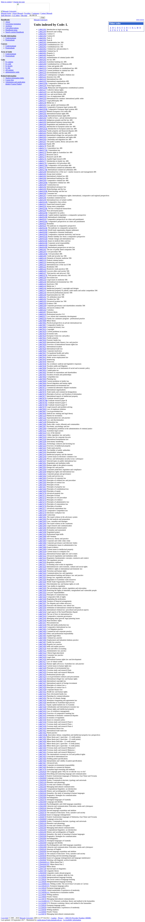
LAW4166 (42, 140)
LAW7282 (42, 519)
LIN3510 (42, 849)
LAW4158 (42, 120)
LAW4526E (42, 230)
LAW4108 (42, 64)
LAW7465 (42, 759)
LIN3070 (42, 817)
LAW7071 (42, 388)
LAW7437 (42, 705)
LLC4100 (42, 903)
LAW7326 (42, 582)
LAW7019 (42, 336)
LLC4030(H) (44, 893)
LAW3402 (42, 56)
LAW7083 (42, 409)
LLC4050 (42, 897)
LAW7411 (42, 651)
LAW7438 (42, 707)
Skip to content (6, 2)
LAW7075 (42, 392)
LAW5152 (42, 299)
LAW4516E (42, 222)
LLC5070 (42, 914)
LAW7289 (42, 530)
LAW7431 (42, 692)
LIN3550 (42, 852)
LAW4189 (42, 181)
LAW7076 (42, 394)
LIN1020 (42, 774)
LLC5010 (42, 906)
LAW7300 (42, 537)
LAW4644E (42, 245)
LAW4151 (42, 105)
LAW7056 (42, 377)
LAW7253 (42, 465)
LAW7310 (42, 552)
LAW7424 (42, 677)
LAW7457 (42, 744)
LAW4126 (42, 86)
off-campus (9, 70)
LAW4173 (42, 155)
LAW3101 (42, 43)
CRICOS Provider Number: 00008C (78, 918)
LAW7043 (42, 360)
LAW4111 (42, 66)
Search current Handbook (14, 32)
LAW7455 (42, 739)
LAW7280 (42, 515)
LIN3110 (42, 824)
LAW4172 (42, 153)
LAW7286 (42, 528)
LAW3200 (42, 45)
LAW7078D (42, 405)
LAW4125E (42, 84)
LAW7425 (42, 679)
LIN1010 (42, 772)
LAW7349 (42, 627)
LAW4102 (42, 60)
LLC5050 (42, 912)
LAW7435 (42, 701)
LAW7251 (42, 463)
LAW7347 (42, 623)
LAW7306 (42, 543)
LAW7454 (42, 737)
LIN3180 (42, 830)
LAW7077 (42, 396)
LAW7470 (42, 770)
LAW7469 (42, 767)
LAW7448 (42, 726)
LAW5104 (42, 252)
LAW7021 (42, 338)
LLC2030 (42, 877)
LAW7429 (42, 688)
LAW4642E (42, 241)
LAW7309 (42, 550)
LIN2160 (42, 787)
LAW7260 (42, 472)
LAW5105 (42, 256)
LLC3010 (42, 880)
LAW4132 (42, 96)
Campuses (35, 13)
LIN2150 (42, 785)
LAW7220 (42, 442)
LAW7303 (42, 539)
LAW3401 (42, 53)
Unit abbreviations (12, 28)
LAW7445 (42, 720)
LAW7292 (42, 534)
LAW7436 (42, 703)
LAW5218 (42, 319)
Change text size (19, 2)
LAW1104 (42, 32)
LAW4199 (42, 200)
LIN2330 (42, 795)
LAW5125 (42, 271)
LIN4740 (42, 871)
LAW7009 (42, 327)
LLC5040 (42, 910)
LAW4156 (42, 118)
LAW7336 (42, 601)
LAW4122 (42, 79)
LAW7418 (42, 664)
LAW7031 (42, 351)
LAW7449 (42, 729)
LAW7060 (42, 381)
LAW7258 (42, 470)
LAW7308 (42, 547)
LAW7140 (42, 422)
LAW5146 (42, 289)
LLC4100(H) (44, 901)
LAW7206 (42, 424)
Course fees (9, 80)
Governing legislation (13, 24)
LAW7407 (42, 642)
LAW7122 (42, 418)
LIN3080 (42, 819)
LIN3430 (42, 845)
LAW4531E (42, 237)
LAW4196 (42, 194)
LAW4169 (42, 144)
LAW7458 (42, 746)
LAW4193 (42, 189)
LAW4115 (42, 73)
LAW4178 (42, 163)
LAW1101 (42, 30)
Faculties (27, 13)
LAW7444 (42, 718)
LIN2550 (42, 811)
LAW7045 (42, 362)
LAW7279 (42, 513)
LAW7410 (42, 649)
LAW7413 (42, 655)
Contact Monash (46, 13)
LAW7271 (42, 496)
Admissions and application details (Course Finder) (15, 83)
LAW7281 (42, 517)
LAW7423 (42, 675)
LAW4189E (42, 183)
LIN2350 (42, 798)
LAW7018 (42, 334)
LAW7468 (42, 765)
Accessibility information (72, 920)
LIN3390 (42, 843)
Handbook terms (11, 30)
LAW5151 (42, 297)
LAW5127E (42, 276)
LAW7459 (42, 748)
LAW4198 (42, 198)
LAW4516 (42, 219)
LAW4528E (42, 232)
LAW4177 (42, 161)
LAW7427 (42, 683)
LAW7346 (42, 621)
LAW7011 (42, 329)
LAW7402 (42, 632)
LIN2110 (42, 783)
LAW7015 (42, 332)
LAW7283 (42, 521)
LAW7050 (42, 368)
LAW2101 (42, 34)
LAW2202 (42, 40)
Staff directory (6, 15)
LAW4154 (42, 112)
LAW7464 (42, 757)
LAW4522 (42, 224)
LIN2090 (42, 780)
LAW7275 (42, 504)
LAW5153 (42, 301)
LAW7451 (42, 731)
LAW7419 (42, 666)
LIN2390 (42, 802)
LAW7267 (42, 487)
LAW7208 (42, 429)
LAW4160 (42, 125)
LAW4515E (42, 217)
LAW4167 (42, 142)
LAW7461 (42, 752)
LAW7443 (42, 716)
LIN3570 (42, 854)
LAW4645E (42, 248)
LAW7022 (42, 340)
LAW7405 (42, 638)
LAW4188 (42, 178)
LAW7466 (42, 761)
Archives (8, 26)
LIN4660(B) (44, 865)
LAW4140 (42, 103)
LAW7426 (42, 681)
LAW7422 (42, 673)
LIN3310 (42, 834)
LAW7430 (42, 690)
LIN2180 (42, 789)
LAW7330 (42, 591)
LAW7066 (42, 383)
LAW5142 (42, 284)
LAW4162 (42, 131)
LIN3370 (42, 841)
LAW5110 (42, 258)
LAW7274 (42, 502)
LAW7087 (42, 411)
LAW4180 (42, 172)
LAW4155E (42, 116)
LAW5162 (42, 310)
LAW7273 (42, 500)
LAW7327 (42, 584)
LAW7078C (42, 403)
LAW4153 (42, 107)
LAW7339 (42, 608)
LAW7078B (42, 401)
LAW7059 (42, 379)
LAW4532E (42, 239)
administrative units (12, 72)
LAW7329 (42, 588)
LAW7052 (42, 373)
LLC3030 (42, 882)
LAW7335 (42, 599)
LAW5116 (42, 265)
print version (140, 19)
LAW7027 (42, 347)
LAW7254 (42, 468)
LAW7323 (42, 575)
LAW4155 (42, 114)
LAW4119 (42, 75)
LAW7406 (42, 640)
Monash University (41, 20)
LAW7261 (42, 474)
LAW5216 (42, 314)
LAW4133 (42, 99)
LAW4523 (42, 226)
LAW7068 (42, 386)
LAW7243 (42, 452)
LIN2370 (42, 800)
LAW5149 (42, 293)
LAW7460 (42, 750)
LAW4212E (42, 202)
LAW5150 (42, 295)
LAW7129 (42, 420)
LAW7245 (42, 457)
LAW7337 (42, 603)
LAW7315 (42, 562)
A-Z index (16, 15)
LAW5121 (42, 267)
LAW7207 (42, 427)
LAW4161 (42, 127)
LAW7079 (42, 407)
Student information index (14, 78)
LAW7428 (42, 685)
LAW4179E (42, 170)
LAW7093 (42, 414)
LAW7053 (42, 375)
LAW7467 (42, 763)
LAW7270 (42, 493)
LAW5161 (42, 308)
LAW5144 (42, 286)
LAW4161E (42, 129)
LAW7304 (42, 541)
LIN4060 (42, 860)
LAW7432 (42, 694)
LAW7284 (42, 524)
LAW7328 (42, 586)
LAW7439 (42, 709)
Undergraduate (10, 38)
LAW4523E (42, 228)
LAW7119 (42, 416)
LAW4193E (42, 191)
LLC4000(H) (44, 884)
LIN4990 (42, 873)
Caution (54, 918)
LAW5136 (42, 282)
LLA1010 (42, 875)
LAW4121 (42, 77)
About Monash (17, 13)
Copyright (4, 918)
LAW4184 (42, 176)
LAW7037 (42, 353)
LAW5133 (42, 280)
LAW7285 (42, 526)
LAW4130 (42, 94)
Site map (24, 15)
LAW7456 (42, 742)
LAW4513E (42, 215)
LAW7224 (42, 448)
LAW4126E (42, 88)
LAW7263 (42, 478)
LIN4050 (42, 858)
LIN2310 (42, 793)
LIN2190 (42, 791)
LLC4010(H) (44, 886)
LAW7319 (42, 569)
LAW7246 (42, 459)
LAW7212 (42, 431)
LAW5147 (42, 291)
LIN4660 (42, 867)
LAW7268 (42, 489)
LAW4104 (42, 62)
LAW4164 (42, 135)
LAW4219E (42, 209)
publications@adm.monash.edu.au (49, 920)
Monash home (6, 13)
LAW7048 (42, 366)
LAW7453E (42, 735)
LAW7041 (42, 358)
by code (8, 64)
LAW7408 (42, 644)
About (7, 22)
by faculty (9, 66)
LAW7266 (42, 485)
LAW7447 (42, 724)
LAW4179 (42, 168)
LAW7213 (42, 433)
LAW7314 (42, 560)
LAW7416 (42, 660)
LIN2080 (42, 778)
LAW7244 (42, 455)
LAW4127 (42, 90)
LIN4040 (42, 856)
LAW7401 (42, 629)
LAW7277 (42, 509)
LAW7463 (42, 754)
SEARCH (33, 15)
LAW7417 (42, 662)
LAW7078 (42, 399)
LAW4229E (42, 213)
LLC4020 (42, 890)
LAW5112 (42, 260)
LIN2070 (42, 776)
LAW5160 (42, 306)
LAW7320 (42, 571)
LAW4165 (42, 137)
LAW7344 (42, 616)
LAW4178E (42, 166)
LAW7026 (42, 345)
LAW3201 (42, 47)
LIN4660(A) (44, 862)
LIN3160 (42, 828)
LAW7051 (42, 370)
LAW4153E (42, 109)
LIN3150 (42, 826)
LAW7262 (42, 476)
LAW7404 (42, 636)
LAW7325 (42, 580)
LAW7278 (42, 511)
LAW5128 (42, 278)
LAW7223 (42, 446)
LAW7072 (42, 390)
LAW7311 (42, 554)
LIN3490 (42, 847)
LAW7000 (42, 321)
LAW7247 (42, 461)
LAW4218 (42, 207)
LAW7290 (42, 532)
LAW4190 (42, 185)
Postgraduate (10, 40)
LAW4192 (42, 187)
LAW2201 (42, 38)
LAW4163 (42, 133)
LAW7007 (42, 325)
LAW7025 (42, 342)
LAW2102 (42, 36)
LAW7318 (42, 567)
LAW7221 (42, 444)
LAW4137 (42, 101)
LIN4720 (42, 869)
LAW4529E (42, 235)
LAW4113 (42, 71)
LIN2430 (42, 804)
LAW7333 (42, 597)
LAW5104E (42, 254)
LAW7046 (42, 364)
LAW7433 (42, 696)
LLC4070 (42, 899)
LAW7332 (42, 595)
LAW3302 (42, 51)
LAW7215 (42, 437)
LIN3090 (42, 821)
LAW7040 (42, 355)
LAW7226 (42, 450)
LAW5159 (42, 304)
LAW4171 (42, 148)
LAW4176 (42, 159)
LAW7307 (42, 545)
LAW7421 (42, 670)
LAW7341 (42, 610)
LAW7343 (42, 614)
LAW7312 (42, 556)
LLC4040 (42, 895)
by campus (9, 62)
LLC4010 (42, 888)
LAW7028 (42, 349)
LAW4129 (42, 92)
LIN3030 (42, 815)
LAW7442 (42, 714)
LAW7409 (42, 647)
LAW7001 (42, 323)
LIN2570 (42, 813)
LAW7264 (42, 481)
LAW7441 (42, 711)
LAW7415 (42, 657)
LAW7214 (42, 435)
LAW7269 (42, 491)
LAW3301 (42, 49)
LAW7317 (42, 565)
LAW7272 (42, 498)
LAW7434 (42, 698)
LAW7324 (42, 578)
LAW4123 (42, 81)
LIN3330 (42, 836)
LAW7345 (42, 619)
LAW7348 (42, 625)
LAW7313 (42, 558)
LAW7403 (42, 634)
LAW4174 (42, 157)
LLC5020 (42, 908)
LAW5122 (42, 269)
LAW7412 (42, 653)
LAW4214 (42, 204)
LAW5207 (42, 312)
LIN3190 (42, 832)
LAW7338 (42, 606)
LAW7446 (42, 722)
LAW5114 (42, 263)
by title (7, 68)
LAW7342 (42, 612)
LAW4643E (42, 243)
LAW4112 (42, 68)
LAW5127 (42, 273)
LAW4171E (42, 150)
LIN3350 (42, 839)
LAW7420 (42, 668)
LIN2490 (42, 806)
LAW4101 (42, 58)
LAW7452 (42, 733)
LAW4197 (42, 196)
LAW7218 (42, 440)
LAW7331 (42, 593)
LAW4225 (42, 211)
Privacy (60, 918)
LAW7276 (42, 506)
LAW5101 (42, 250)
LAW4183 (42, 174)
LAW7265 (42, 483)
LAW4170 (42, 146)
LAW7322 (42, 573)
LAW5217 (42, 317)
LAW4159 (42, 122)
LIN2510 (42, 808)
